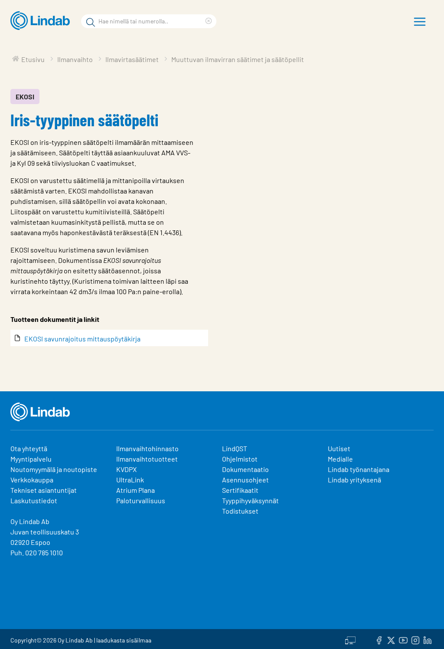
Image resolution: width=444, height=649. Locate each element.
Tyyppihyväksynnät (250, 500)
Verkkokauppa (31, 479)
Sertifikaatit (240, 490)
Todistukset (240, 511)
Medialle (340, 459)
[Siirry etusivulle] (42, 20)
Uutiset (339, 448)
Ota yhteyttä (28, 448)
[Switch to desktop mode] (350, 639)
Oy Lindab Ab (29, 521)
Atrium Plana (135, 490)
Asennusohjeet (245, 479)
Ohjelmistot (240, 459)
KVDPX (126, 469)
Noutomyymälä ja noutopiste (53, 469)
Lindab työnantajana (358, 469)
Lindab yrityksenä (354, 479)
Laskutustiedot (33, 500)
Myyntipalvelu (31, 459)
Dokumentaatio (245, 469)
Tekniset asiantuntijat (43, 490)
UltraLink (130, 479)
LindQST (234, 448)
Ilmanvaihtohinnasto (147, 448)
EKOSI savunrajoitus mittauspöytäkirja (82, 338)
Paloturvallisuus (140, 500)
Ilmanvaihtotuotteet (147, 459)
